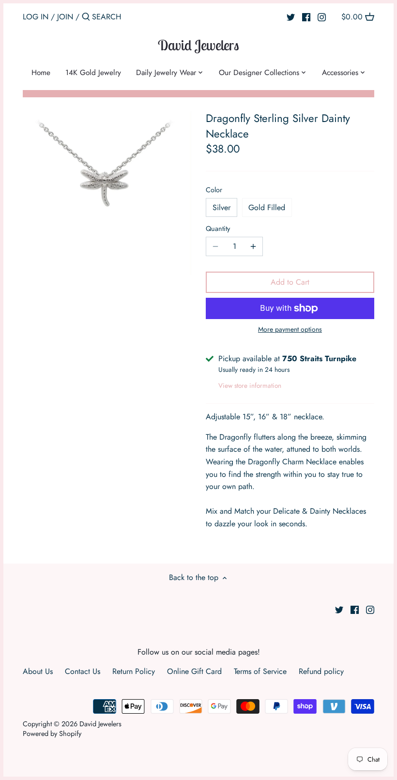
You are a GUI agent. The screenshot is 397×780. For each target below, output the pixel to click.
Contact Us (82, 671)
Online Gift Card (194, 671)
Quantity (218, 229)
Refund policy (321, 671)
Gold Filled (266, 207)
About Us (38, 671)
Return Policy (133, 671)
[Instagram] (322, 16)
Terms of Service (260, 671)
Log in (35, 16)
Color (214, 190)
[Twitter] (291, 16)
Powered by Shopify (52, 733)
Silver (221, 207)
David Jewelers (198, 45)
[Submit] (86, 17)
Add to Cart (290, 282)
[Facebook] (306, 16)
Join (65, 16)
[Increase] (253, 246)
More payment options (290, 329)
